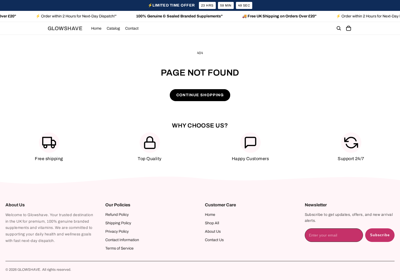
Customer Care (220, 205)
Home (210, 215)
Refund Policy (117, 215)
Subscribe (380, 235)
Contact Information (122, 240)
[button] (339, 28)
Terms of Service (119, 248)
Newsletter (316, 205)
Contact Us (214, 240)
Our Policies (117, 205)
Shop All (212, 223)
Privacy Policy (117, 231)
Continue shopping (200, 95)
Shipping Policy (118, 223)
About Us (15, 205)
